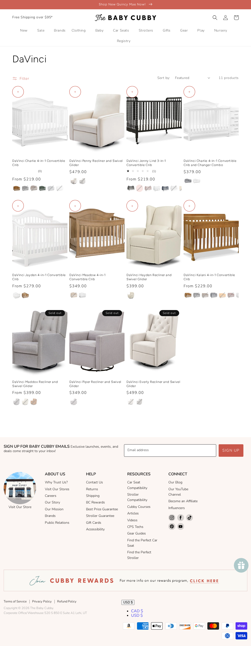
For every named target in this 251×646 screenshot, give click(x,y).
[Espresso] (34, 188)
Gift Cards (93, 522)
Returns (92, 489)
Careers (50, 495)
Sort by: (163, 78)
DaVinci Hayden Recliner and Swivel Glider (149, 277)
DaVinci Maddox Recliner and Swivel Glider (35, 384)
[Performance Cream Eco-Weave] (73, 181)
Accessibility (95, 529)
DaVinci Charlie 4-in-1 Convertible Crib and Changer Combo (210, 163)
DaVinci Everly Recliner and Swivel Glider (153, 384)
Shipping (93, 495)
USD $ (128, 602)
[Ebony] (25, 188)
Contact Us (94, 482)
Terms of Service (15, 601)
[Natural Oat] (131, 295)
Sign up (231, 450)
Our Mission (54, 509)
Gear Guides (136, 533)
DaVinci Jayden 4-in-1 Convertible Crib (39, 277)
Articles (133, 513)
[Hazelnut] (73, 295)
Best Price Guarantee (102, 509)
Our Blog (175, 482)
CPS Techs (135, 526)
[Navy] (165, 188)
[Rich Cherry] (148, 188)
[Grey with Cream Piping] (73, 401)
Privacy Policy (42, 601)
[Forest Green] (42, 188)
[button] (215, 17)
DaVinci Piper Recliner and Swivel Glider (95, 384)
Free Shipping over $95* (32, 17)
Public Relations (57, 522)
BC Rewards (95, 502)
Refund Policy (66, 601)
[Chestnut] (16, 188)
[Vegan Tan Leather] (34, 401)
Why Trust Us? (56, 482)
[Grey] (51, 188)
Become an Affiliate (183, 501)
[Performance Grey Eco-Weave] (82, 181)
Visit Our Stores (57, 489)
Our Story (52, 502)
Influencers (176, 508)
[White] (59, 188)
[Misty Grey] (16, 401)
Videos (132, 520)
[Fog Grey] (173, 188)
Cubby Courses (139, 506)
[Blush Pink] (139, 188)
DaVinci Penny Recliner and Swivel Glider (96, 163)
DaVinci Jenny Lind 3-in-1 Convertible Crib (146, 163)
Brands (50, 515)
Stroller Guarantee (100, 515)
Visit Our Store (20, 507)
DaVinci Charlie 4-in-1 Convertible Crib (38, 163)
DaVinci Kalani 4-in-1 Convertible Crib (209, 277)
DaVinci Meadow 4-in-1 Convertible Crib (87, 277)
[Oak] (222, 295)
